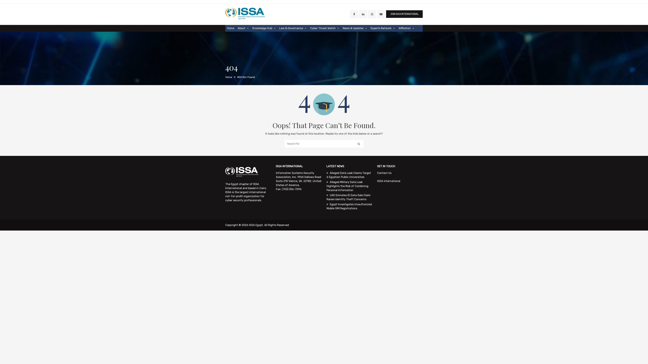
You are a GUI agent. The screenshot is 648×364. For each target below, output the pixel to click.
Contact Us (384, 173)
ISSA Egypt (256, 225)
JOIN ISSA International (404, 14)
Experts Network (381, 28)
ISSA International (388, 181)
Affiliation (405, 28)
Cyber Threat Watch (323, 28)
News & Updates (353, 28)
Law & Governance (291, 28)
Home (230, 28)
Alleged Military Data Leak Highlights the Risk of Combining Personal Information (347, 186)
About (241, 28)
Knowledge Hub (262, 28)
